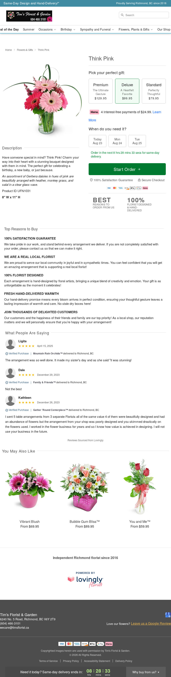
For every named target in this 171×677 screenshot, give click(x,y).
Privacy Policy (71, 661)
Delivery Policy (123, 661)
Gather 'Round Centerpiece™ (50, 410)
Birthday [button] (67, 29)
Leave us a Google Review (151, 623)
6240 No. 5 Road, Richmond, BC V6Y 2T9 (27, 619)
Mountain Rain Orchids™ (48, 353)
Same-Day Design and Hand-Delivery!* (31, 3)
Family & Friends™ (44, 382)
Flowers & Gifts (25, 49)
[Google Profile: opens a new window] (168, 615)
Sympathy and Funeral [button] (96, 29)
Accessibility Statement (97, 661)
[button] (160, 659)
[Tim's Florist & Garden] (29, 16)
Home (8, 49)
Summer (28, 29)
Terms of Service (48, 661)
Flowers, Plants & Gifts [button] (134, 29)
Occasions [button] (46, 29)
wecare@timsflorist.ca (14, 627)
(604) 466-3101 (10, 623)
